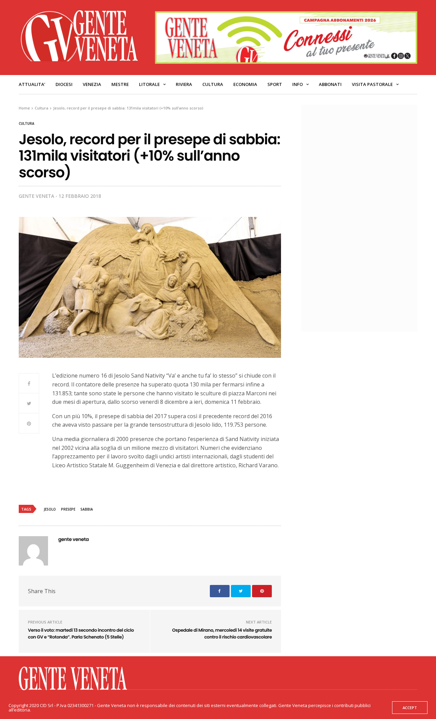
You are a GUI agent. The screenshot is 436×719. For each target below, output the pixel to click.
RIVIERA (184, 84)
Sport (274, 84)
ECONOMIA (245, 84)
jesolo (50, 509)
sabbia (86, 509)
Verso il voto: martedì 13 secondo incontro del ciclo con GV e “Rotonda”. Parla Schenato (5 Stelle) (81, 633)
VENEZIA (92, 84)
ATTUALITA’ (32, 84)
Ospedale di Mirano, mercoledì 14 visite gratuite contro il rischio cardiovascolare (222, 633)
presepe (68, 509)
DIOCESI (64, 84)
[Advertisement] (363, 217)
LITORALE (149, 84)
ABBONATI (330, 84)
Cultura (212, 84)
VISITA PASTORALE (372, 84)
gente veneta (36, 196)
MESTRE (120, 84)
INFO (297, 84)
